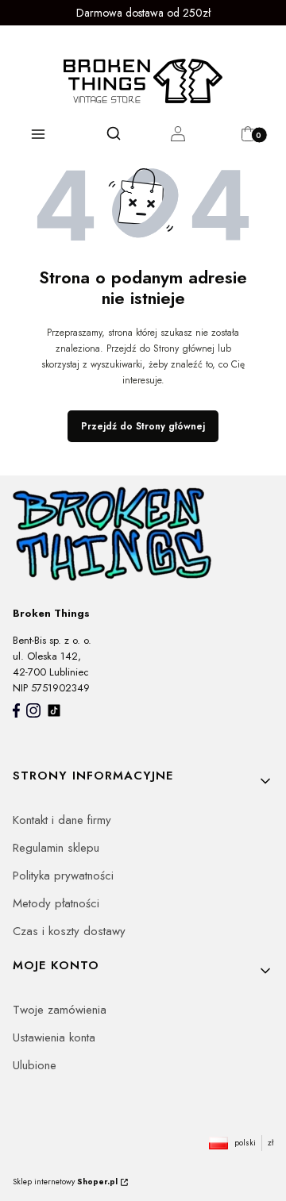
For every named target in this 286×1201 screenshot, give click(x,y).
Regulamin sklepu (56, 847)
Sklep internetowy (65, 1182)
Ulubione (34, 1065)
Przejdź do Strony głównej (143, 426)
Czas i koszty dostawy (69, 931)
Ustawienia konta (54, 1037)
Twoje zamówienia (59, 1009)
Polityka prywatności (63, 875)
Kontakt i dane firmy (62, 820)
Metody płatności (56, 903)
